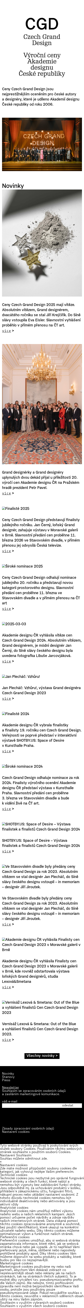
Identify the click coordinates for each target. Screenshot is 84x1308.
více (6, 330)
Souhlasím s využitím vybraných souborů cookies (37, 1303)
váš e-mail (9, 1101)
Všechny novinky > (42, 1056)
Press (6, 1080)
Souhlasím (23, 1155)
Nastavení (7, 1155)
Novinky (8, 1074)
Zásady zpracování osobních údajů (28, 1128)
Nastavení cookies (16, 1132)
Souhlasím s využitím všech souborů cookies (33, 1306)
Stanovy (8, 1077)
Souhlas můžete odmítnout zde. (24, 1158)
